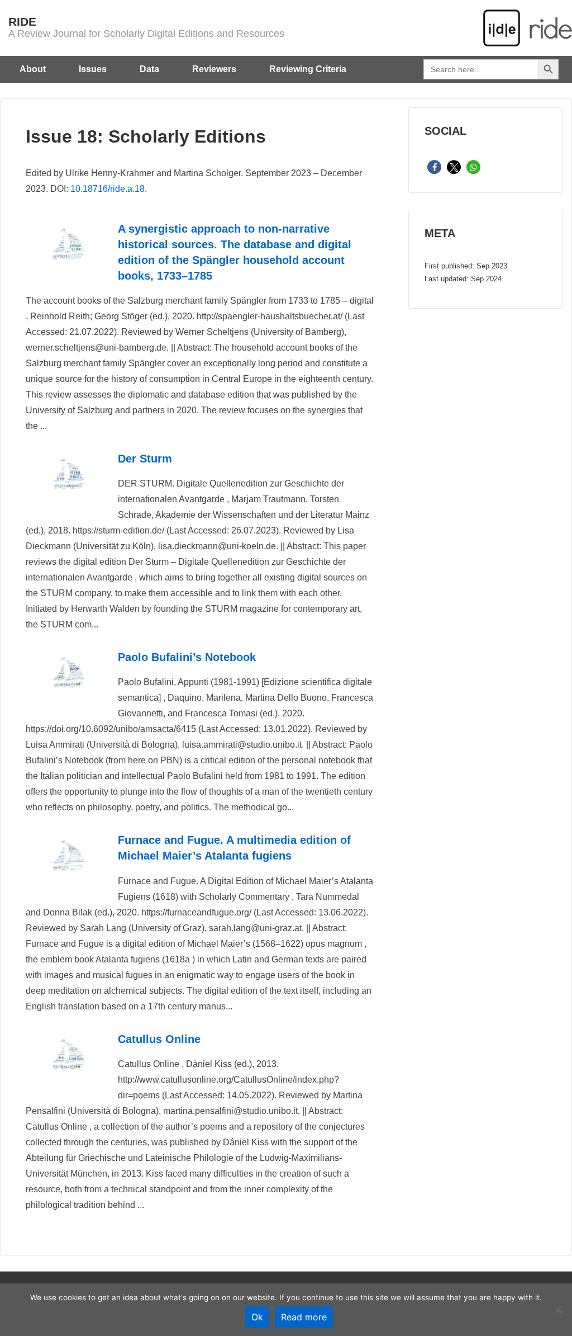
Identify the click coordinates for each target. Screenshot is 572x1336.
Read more (304, 1317)
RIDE (22, 21)
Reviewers (214, 69)
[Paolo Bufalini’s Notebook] (67, 691)
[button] (434, 167)
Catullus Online (159, 1039)
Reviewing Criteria (307, 69)
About (33, 69)
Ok (257, 1317)
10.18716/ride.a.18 (107, 188)
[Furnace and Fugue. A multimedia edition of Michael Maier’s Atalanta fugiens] (67, 874)
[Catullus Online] (67, 1073)
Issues (93, 69)
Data (149, 69)
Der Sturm (145, 458)
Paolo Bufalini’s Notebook (187, 657)
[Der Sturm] (67, 492)
